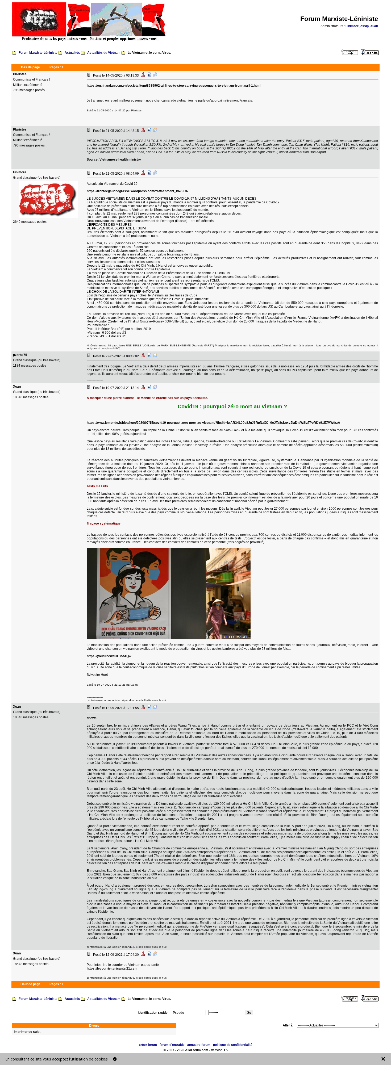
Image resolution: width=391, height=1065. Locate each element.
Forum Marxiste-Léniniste (38, 52)
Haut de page (30, 984)
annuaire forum (198, 1045)
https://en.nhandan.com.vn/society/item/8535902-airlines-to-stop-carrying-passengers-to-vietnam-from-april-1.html (173, 85)
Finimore (352, 26)
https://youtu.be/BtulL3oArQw (109, 656)
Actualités (72, 52)
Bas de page (30, 67)
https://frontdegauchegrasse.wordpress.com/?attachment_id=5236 (137, 191)
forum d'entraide (172, 1045)
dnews (92, 718)
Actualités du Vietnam (103, 52)
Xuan (374, 26)
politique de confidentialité (232, 1045)
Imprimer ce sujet (27, 1032)
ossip (364, 26)
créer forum (148, 1045)
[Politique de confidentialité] (115, 1059)
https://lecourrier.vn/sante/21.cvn (111, 968)
